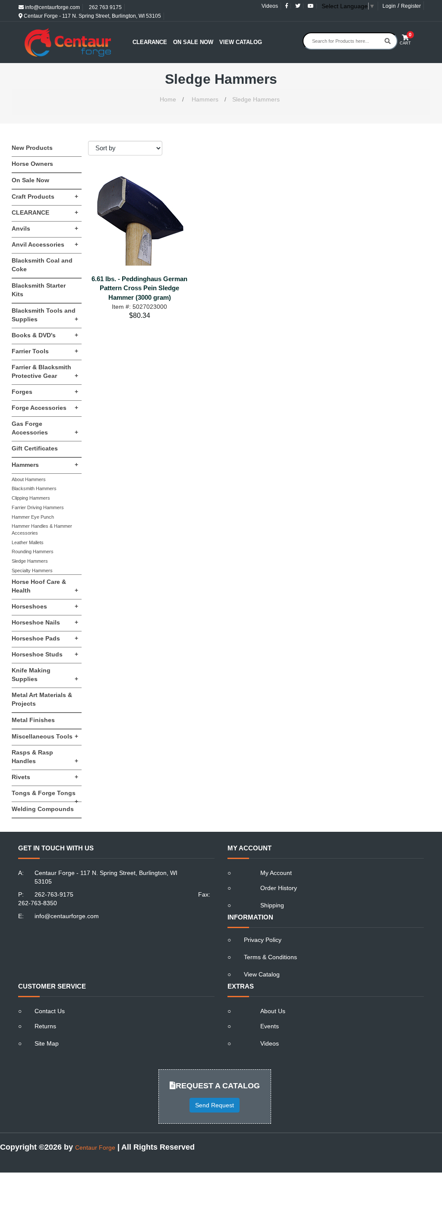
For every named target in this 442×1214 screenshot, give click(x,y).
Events (269, 1026)
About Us (272, 1011)
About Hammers (29, 479)
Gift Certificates (35, 448)
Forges (45, 391)
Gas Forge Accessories (45, 428)
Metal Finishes (33, 719)
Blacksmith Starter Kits (39, 290)
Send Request (214, 1105)
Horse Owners (32, 163)
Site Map (47, 1043)
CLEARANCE (45, 212)
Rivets (45, 776)
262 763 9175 (105, 7)
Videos (270, 6)
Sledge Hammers (256, 99)
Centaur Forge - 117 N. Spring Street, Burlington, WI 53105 (91, 16)
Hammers (205, 99)
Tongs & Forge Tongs (45, 795)
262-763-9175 (54, 894)
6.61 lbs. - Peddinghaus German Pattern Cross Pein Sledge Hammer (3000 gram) (139, 288)
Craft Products (45, 196)
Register (411, 6)
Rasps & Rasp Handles (45, 756)
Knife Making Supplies (45, 674)
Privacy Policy (262, 939)
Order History (278, 887)
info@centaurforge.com (52, 7)
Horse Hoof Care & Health (45, 586)
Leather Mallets (28, 542)
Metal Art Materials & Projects (42, 699)
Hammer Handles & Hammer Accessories (42, 529)
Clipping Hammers (31, 498)
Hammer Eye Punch (33, 517)
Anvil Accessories (45, 244)
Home (168, 99)
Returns (45, 1026)
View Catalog (240, 42)
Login (389, 6)
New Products (32, 147)
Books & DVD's (45, 335)
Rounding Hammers (33, 551)
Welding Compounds (43, 808)
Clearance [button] (150, 42)
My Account (276, 872)
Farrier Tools (45, 351)
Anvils (45, 228)
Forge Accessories (45, 407)
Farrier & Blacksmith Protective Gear (45, 371)
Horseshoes (45, 606)
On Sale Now (193, 42)
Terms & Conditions (270, 957)
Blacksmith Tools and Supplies (45, 315)
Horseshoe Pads (45, 638)
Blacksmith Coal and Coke (42, 265)
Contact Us (50, 1011)
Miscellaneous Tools (45, 736)
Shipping (272, 905)
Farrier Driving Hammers (38, 507)
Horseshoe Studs (45, 654)
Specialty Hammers (32, 570)
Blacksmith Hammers (34, 488)
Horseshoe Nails (45, 622)
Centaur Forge (95, 1147)
